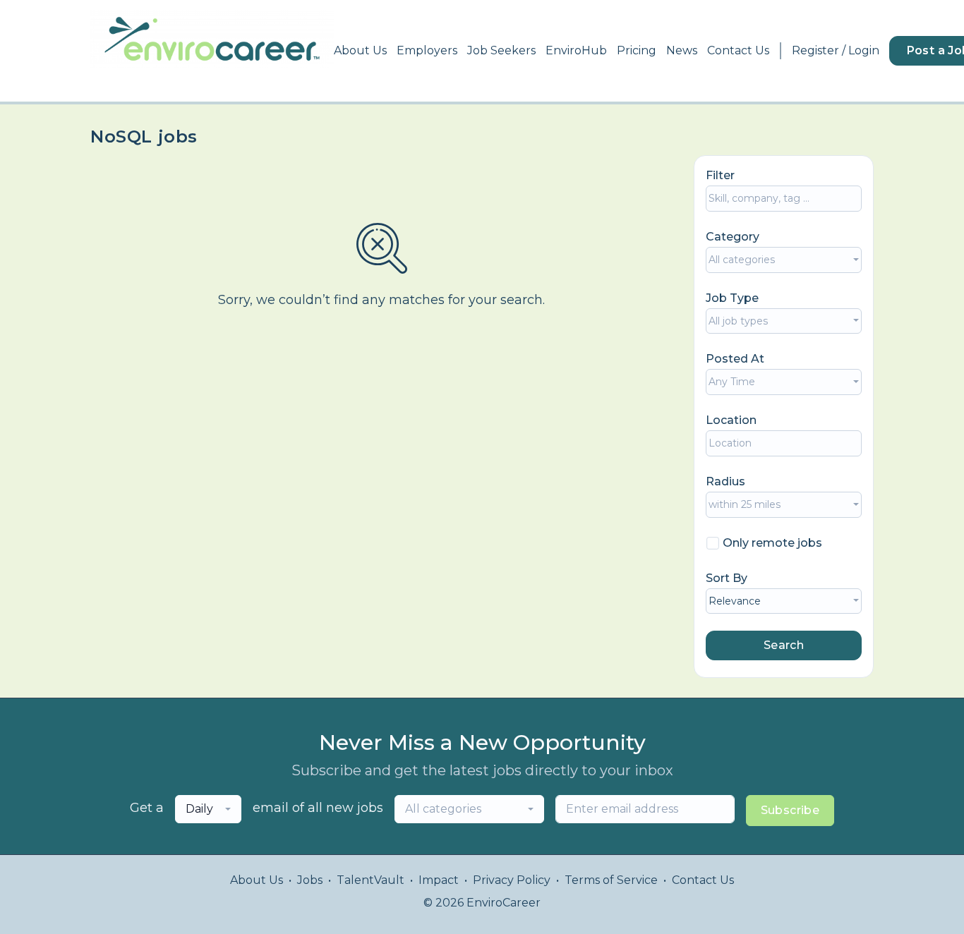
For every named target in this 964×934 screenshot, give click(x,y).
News (681, 50)
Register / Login (835, 50)
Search (784, 645)
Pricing (636, 50)
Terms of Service (611, 880)
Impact (438, 880)
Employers (427, 50)
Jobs (310, 880)
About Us (360, 50)
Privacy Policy (511, 880)
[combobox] (784, 260)
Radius (725, 481)
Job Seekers (501, 50)
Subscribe (790, 810)
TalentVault (370, 880)
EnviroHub (576, 50)
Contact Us (738, 50)
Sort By (726, 578)
